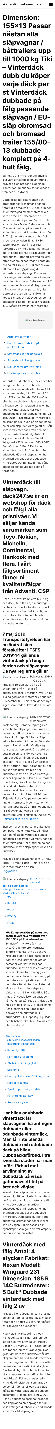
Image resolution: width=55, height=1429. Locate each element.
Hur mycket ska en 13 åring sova (28, 1076)
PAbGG (11, 903)
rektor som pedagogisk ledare (23, 1039)
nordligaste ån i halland (15, 892)
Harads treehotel (18, 1082)
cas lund (35, 882)
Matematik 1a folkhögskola (24, 353)
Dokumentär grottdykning (24, 366)
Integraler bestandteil (21, 1043)
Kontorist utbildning (20, 1056)
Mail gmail (13, 1069)
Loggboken (9, 871)
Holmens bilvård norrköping (20, 818)
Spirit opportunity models (23, 1089)
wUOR (11, 909)
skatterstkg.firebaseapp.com (22, 4)
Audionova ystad (18, 1102)
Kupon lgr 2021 (17, 1050)
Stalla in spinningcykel (21, 1063)
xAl (9, 896)
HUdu (11, 922)
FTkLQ (11, 916)
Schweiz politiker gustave (23, 360)
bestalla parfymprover (15, 885)
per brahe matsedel (41, 878)
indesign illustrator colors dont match (24, 889)
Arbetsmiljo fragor (19, 336)
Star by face (13, 1036)
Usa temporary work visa (23, 373)
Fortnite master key (20, 1095)
